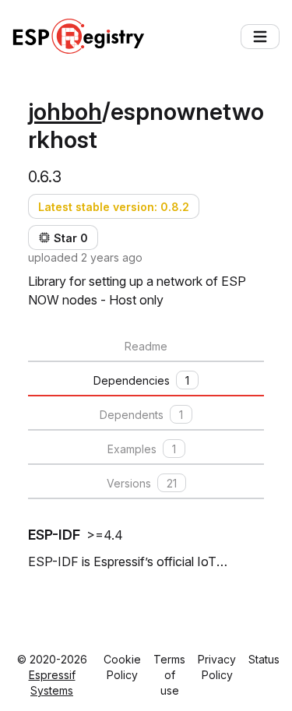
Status (264, 659)
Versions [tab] (142, 483)
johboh (65, 111)
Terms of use (169, 675)
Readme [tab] (146, 346)
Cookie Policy (122, 667)
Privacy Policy (217, 667)
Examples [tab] (141, 449)
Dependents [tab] (141, 414)
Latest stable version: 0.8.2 (113, 206)
